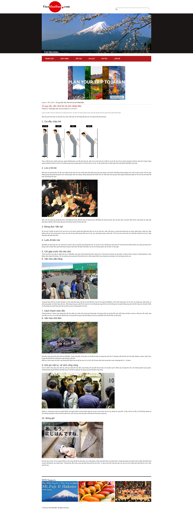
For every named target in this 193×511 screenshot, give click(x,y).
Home (44, 102)
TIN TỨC (104, 59)
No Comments (72, 109)
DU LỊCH (91, 59)
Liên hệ (117, 59)
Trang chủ (49, 59)
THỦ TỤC (79, 59)
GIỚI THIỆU (65, 59)
